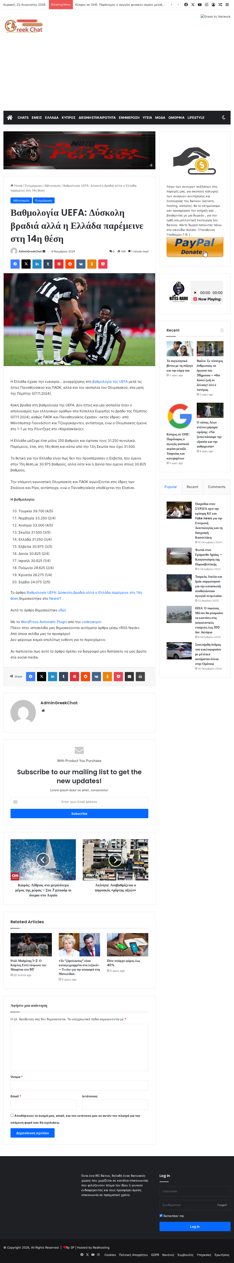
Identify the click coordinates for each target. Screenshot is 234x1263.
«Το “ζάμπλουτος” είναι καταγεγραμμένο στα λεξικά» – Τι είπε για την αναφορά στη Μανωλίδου (79, 967)
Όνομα (17, 1077)
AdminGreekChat (30, 251)
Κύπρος (68, 117)
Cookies (110, 1255)
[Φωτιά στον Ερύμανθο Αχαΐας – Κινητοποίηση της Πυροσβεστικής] (179, 556)
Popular (171, 487)
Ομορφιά (176, 117)
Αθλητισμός (52, 185)
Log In (195, 1226)
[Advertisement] (117, 76)
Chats (23, 117)
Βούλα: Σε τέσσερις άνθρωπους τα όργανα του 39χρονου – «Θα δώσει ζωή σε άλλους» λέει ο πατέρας (210, 375)
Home (18, 185)
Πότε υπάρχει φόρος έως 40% (123, 962)
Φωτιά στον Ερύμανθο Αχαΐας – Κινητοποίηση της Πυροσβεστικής (208, 557)
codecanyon (91, 622)
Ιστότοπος (90, 1096)
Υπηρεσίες (204, 1255)
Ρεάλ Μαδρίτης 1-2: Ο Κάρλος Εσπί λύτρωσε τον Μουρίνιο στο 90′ (28, 965)
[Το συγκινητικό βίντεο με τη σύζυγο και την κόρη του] (180, 348)
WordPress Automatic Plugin (44, 622)
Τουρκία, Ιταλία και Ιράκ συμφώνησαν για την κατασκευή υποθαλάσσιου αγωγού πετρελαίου (208, 586)
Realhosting (101, 1247)
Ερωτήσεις (222, 1255)
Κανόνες (168, 1255)
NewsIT (55, 598)
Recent (192, 487)
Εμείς (37, 117)
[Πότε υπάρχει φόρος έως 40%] (127, 944)
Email (16, 1096)
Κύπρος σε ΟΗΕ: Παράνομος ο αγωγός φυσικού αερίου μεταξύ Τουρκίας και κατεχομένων (139, 4)
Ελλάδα (51, 117)
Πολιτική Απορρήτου (133, 1255)
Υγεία (147, 117)
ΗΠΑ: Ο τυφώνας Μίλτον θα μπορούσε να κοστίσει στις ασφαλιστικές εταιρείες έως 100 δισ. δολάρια (209, 620)
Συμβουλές (186, 1255)
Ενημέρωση (129, 117)
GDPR (155, 1255)
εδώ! (62, 610)
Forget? (222, 1205)
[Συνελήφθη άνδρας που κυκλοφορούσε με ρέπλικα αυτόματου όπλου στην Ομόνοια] (179, 650)
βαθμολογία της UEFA (110, 381)
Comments (217, 487)
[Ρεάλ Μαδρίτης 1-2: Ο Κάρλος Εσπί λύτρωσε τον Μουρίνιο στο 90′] (31, 944)
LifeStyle (196, 117)
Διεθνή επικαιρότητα (97, 117)
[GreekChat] (23, 26)
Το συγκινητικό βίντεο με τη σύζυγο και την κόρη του (180, 366)
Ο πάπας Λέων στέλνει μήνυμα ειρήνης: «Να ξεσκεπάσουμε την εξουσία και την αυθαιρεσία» (209, 434)
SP (72, 1247)
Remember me (173, 1216)
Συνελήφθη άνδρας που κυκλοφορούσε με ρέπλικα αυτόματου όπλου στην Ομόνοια (208, 654)
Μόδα (160, 117)
